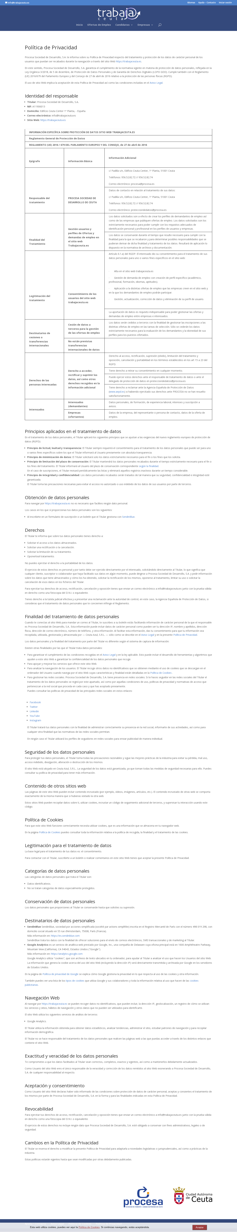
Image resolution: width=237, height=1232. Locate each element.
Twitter (34, 706)
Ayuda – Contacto (207, 3)
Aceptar (200, 1227)
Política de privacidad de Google (60, 974)
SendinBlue (128, 516)
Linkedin (34, 711)
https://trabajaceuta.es (128, 61)
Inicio (79, 25)
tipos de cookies (75, 980)
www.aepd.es (116, 391)
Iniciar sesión (225, 3)
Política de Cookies (161, 672)
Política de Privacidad (185, 634)
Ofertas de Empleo (99, 25)
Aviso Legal (156, 82)
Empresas (144, 25)
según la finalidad (148, 466)
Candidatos (122, 25)
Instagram (35, 720)
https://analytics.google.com (67, 953)
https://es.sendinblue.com (65, 935)
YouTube (35, 715)
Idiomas (191, 3)
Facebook (35, 702)
